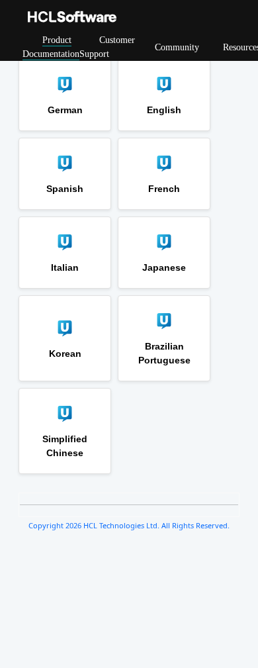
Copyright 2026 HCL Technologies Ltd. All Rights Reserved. (129, 525)
